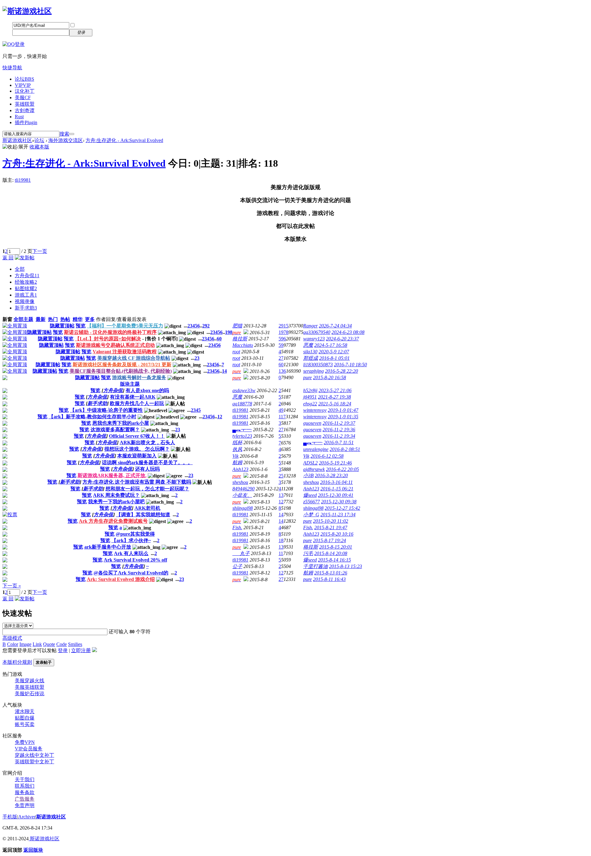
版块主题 (130, 384)
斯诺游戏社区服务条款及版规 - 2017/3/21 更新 (122, 364)
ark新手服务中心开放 (107, 547)
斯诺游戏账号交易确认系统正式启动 (115, 345)
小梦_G (311, 514)
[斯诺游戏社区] (27, 11)
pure (307, 377)
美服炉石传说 (29, 693)
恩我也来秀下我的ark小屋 (120, 423)
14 (224, 371)
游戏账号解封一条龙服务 (139, 377)
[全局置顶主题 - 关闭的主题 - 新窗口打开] (4, 378)
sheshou (240, 482)
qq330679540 (316, 332)
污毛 (308, 553)
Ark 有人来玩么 (131, 553)
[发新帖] (24, 257)
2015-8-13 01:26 (330, 572)
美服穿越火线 (29, 680)
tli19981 (23, 180)
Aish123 (240, 469)
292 (206, 325)
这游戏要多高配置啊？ (115, 429)
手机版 (9, 816)
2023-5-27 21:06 (335, 390)
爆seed (310, 495)
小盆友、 (242, 495)
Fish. (237, 527)
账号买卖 (24, 724)
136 (282, 371)
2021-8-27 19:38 (334, 397)
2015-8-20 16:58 (329, 377)
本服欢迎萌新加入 (137, 455)
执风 (237, 449)
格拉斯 (239, 338)
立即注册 (106, 32)
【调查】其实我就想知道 (143, 514)
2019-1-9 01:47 (343, 410)
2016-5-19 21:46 (335, 462)
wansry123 (314, 338)
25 (281, 475)
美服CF (23, 97)
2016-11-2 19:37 (339, 423)
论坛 (24, 79)
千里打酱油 (315, 566)
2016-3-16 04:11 (336, 482)
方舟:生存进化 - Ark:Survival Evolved (124, 140)
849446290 (243, 488)
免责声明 (24, 805)
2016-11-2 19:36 (339, 429)
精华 (77, 319)
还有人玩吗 (147, 469)
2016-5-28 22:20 (341, 371)
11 (281, 553)
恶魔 (308, 345)
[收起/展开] (15, 147)
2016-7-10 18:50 (350, 364)
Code (61, 644)
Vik (235, 456)
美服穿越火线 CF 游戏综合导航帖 (133, 358)
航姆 (237, 462)
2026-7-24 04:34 (335, 325)
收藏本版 (39, 146)
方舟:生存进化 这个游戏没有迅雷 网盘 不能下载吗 (136, 482)
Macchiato (242, 345)
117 (282, 416)
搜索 (64, 133)
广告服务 (24, 798)
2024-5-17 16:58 (330, 345)
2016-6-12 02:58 (327, 456)
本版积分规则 (17, 662)
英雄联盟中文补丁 (34, 761)
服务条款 (24, 792)
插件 (26, 122)
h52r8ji (310, 390)
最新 (41, 319)
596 (282, 338)
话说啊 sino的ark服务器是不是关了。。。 (147, 462)
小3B (308, 475)
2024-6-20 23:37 (342, 338)
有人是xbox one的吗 (147, 390)
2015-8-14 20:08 (330, 553)
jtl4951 (310, 397)
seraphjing (313, 371)
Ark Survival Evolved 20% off (135, 559)
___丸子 (241, 553)
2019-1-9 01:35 (343, 416)
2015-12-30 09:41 (335, 495)
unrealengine (315, 449)
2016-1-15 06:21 (336, 488)
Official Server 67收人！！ (137, 436)
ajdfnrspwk (314, 469)
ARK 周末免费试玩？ (116, 495)
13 (281, 495)
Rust (19, 116)
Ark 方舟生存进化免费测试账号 (113, 521)
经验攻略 (26, 282)
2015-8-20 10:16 (336, 534)
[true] (71, 134)
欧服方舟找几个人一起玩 (137, 403)
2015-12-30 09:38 (338, 501)
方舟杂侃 (27, 275)
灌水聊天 (24, 711)
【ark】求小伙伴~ (131, 540)
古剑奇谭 (24, 110)
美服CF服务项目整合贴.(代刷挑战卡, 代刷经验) (121, 371)
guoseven (312, 423)
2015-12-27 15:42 (342, 508)
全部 (20, 269)
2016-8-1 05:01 (334, 358)
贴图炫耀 (26, 288)
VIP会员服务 (28, 748)
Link (37, 644)
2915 (283, 325)
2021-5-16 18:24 (334, 403)
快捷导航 (12, 67)
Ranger (310, 325)
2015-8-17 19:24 (329, 540)
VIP (23, 85)
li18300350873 (318, 364)
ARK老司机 (147, 508)
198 (228, 332)
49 (281, 410)
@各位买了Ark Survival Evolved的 (131, 572)
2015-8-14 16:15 (334, 559)
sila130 (310, 351)
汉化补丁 (24, 91)
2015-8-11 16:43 (329, 579)
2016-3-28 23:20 (331, 475)
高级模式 (12, 638)
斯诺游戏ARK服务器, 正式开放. (112, 475)
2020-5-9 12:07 (334, 351)
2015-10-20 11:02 (330, 521)
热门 (53, 319)
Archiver (26, 816)
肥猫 (237, 325)
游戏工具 (26, 295)
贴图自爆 (24, 717)
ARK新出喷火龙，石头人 (147, 442)
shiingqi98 (242, 508)
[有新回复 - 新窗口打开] (4, 391)
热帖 (65, 319)
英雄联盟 (24, 104)
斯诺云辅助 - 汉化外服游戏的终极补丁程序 (110, 332)
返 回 (8, 257)
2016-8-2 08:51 (345, 449)
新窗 (7, 319)
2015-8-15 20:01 (335, 547)
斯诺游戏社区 (17, 140)
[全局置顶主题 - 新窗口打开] (14, 325)
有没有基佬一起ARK (132, 397)
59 (281, 345)
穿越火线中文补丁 (34, 755)
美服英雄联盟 (29, 687)
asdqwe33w (243, 390)
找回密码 (106, 25)
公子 (237, 566)
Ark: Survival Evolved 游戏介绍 (121, 579)
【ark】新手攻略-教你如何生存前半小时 (92, 416)
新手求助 (26, 307)
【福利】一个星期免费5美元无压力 (125, 325)
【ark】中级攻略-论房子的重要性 (106, 410)
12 (219, 416)
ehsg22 (310, 403)
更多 (90, 319)
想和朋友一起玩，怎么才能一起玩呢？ (147, 488)
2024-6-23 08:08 (348, 332)
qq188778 (242, 403)
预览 (81, 325)
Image (25, 644)
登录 (63, 650)
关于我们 (24, 779)
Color (12, 644)
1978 (283, 332)
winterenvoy (315, 410)
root (236, 351)
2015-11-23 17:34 (338, 514)
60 (219, 338)
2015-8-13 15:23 (345, 566)
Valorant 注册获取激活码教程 (125, 351)
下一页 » (11, 585)
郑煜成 (310, 358)
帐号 (7, 25)
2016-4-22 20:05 (342, 469)
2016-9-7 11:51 (339, 442)
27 (281, 358)
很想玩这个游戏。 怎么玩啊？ (137, 449)
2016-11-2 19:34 (339, 436)
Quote (49, 644)
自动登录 (85, 25)
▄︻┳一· (242, 429)
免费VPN (25, 742)
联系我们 (24, 786)
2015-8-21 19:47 (330, 527)
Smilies (75, 644)
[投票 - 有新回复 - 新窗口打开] (9, 514)
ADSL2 (310, 462)
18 (281, 540)
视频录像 (24, 301)
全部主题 (23, 319)
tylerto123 (242, 436)
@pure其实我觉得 (135, 534)
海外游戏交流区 (65, 140)
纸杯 (237, 442)
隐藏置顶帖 (62, 325)
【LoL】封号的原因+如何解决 (108, 338)
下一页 (39, 251)
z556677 (311, 501)
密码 (7, 32)
